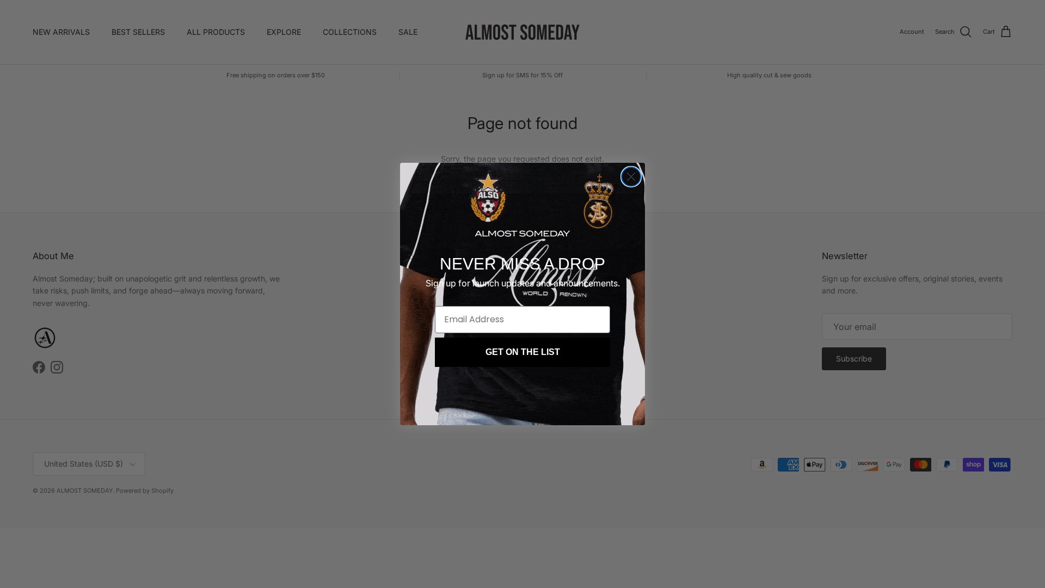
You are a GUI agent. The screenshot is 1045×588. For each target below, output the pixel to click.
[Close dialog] (631, 176)
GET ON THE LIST (522, 352)
